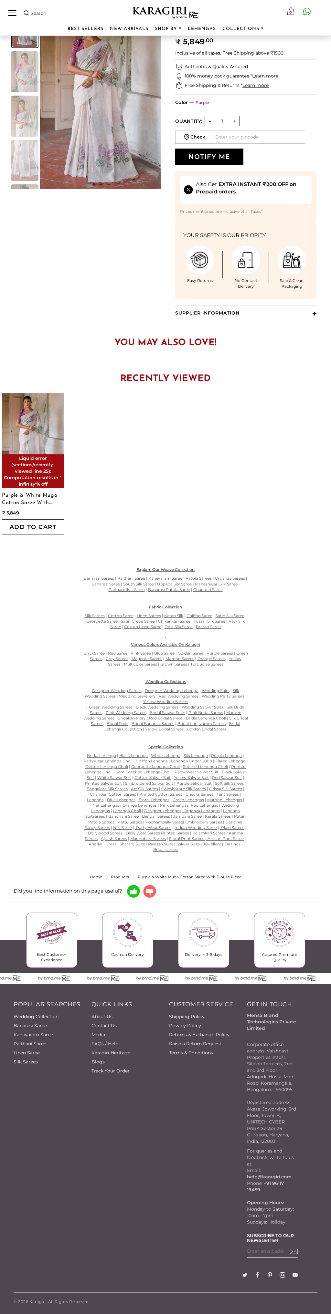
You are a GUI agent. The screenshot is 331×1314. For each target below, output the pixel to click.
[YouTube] (295, 1275)
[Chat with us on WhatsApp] (307, 11)
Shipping (244, 53)
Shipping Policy (187, 1016)
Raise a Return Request (195, 1044)
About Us (101, 1016)
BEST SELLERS (85, 28)
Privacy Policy (185, 1026)
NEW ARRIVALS (129, 28)
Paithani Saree (30, 1044)
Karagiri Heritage (110, 1053)
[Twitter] (245, 1275)
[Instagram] (282, 1275)
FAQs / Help (104, 1044)
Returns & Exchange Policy (199, 1035)
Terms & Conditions (191, 1053)
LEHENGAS (202, 28)
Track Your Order (110, 1071)
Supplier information (207, 313)
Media (98, 1035)
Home (96, 876)
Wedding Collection (36, 1016)
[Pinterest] (270, 1275)
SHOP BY (167, 28)
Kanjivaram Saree (33, 1035)
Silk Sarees (26, 1062)
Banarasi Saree (30, 1026)
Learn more (265, 76)
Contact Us (104, 1026)
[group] (24, 72)
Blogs (98, 1062)
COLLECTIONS (241, 28)
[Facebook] (257, 1275)
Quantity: (188, 121)
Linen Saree (27, 1053)
